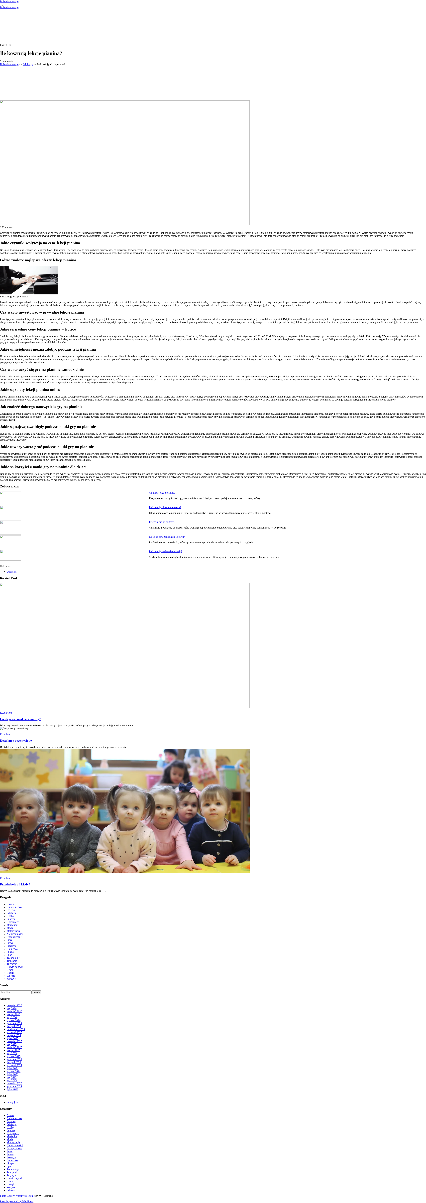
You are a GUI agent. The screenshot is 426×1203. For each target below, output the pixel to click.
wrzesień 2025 (14, 1032)
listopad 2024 (14, 1062)
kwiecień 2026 (14, 1011)
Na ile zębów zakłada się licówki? (167, 536)
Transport (12, 960)
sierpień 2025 (14, 1035)
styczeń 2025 (13, 1056)
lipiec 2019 (12, 1089)
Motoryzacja (13, 931)
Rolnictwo (12, 948)
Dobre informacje (9, 1)
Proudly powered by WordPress (16, 1201)
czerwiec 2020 (14, 1083)
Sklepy (10, 951)
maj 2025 (11, 1044)
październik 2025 (16, 1029)
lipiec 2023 (12, 1074)
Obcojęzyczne (14, 937)
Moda (10, 928)
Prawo (10, 942)
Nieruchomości (15, 934)
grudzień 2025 (14, 1023)
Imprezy (11, 919)
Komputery (13, 922)
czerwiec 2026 (14, 1005)
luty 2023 (12, 1080)
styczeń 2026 (13, 1020)
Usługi (10, 972)
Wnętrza (11, 975)
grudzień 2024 (14, 1059)
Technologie (13, 957)
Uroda (10, 969)
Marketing (12, 925)
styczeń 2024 (13, 1071)
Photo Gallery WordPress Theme (17, 1195)
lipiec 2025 (12, 1038)
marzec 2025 (13, 1050)
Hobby (10, 916)
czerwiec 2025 (14, 1041)
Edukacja (28, 64)
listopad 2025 (14, 1026)
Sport (9, 954)
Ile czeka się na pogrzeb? (162, 522)
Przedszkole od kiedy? (15, 884)
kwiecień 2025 (14, 1047)
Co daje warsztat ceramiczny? (20, 719)
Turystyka (12, 963)
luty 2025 (12, 1053)
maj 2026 (11, 1008)
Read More (6, 712)
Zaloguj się (12, 1102)
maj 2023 (11, 1077)
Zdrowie (11, 978)
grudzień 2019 (14, 1086)
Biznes (10, 904)
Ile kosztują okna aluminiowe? (165, 507)
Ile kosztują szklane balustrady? (165, 551)
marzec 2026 (13, 1014)
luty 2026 (12, 1017)
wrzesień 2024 (14, 1065)
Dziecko (11, 910)
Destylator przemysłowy (16, 740)
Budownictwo (14, 907)
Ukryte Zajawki (15, 966)
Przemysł (11, 945)
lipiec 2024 (12, 1068)
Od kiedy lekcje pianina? (162, 492)
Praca (9, 939)
